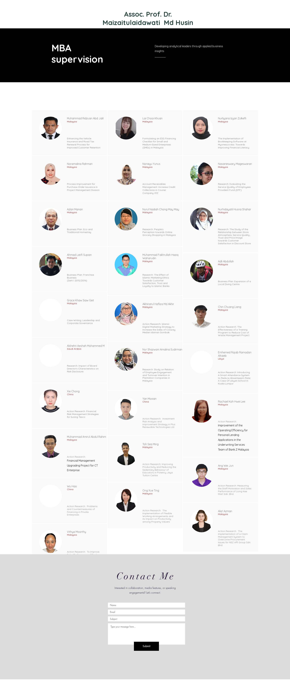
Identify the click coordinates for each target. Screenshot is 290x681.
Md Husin (178, 22)
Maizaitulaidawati (132, 22)
